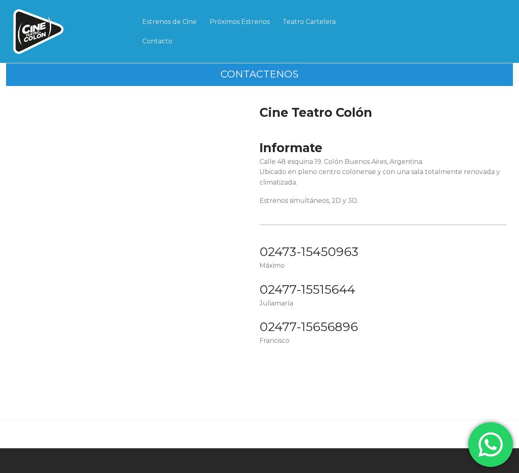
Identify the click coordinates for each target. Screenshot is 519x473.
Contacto (157, 41)
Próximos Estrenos (240, 22)
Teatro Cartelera (309, 22)
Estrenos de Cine (169, 22)
